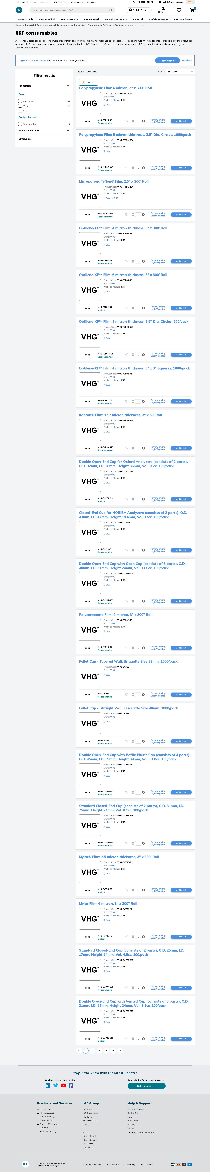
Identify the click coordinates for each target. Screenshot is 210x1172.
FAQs (130, 1117)
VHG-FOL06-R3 (124, 280)
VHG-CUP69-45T (125, 764)
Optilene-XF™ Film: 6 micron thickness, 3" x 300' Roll (123, 275)
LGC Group (87, 1109)
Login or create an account (34, 60)
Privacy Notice (113, 1164)
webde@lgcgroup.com (172, 2)
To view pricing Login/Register (158, 121)
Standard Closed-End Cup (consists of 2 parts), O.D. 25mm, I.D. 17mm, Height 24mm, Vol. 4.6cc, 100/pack (131, 952)
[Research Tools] (38, 1109)
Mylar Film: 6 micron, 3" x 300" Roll (108, 903)
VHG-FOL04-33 (124, 373)
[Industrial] (38, 1128)
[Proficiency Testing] (38, 1132)
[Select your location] (190, 2)
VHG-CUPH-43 (124, 522)
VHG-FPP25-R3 (124, 93)
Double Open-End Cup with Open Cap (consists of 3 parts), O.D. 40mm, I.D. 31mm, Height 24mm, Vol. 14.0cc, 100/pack (132, 565)
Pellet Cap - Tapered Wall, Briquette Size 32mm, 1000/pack (128, 661)
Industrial (44, 1127)
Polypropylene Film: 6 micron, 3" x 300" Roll (115, 88)
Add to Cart (181, 121)
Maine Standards (90, 1120)
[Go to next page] (120, 1051)
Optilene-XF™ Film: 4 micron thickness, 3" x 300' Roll (123, 228)
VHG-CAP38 (123, 713)
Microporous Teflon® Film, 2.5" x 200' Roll (114, 181)
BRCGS (85, 1132)
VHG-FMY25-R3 (124, 909)
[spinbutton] (138, 121)
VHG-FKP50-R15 (125, 420)
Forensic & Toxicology (49, 1124)
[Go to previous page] (79, 1051)
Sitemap (131, 1128)
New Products (60, 2)
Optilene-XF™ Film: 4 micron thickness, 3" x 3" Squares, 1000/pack (134, 368)
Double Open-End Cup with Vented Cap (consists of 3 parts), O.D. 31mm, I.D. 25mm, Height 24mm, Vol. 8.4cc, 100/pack (134, 1003)
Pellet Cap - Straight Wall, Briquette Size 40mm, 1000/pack (128, 708)
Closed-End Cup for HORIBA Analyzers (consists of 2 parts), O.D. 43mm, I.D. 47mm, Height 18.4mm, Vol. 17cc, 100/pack (133, 514)
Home (18, 25)
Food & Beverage (47, 1116)
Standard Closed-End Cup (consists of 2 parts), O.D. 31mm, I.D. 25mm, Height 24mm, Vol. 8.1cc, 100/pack (131, 808)
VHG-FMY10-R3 (124, 862)
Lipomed (86, 1147)
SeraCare (86, 1124)
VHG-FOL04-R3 (124, 233)
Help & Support (76, 2)
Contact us (91, 2)
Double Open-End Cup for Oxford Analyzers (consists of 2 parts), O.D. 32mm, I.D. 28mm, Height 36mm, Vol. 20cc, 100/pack (133, 463)
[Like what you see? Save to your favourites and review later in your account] (179, 10)
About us (21, 2)
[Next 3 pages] (113, 1051)
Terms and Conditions (92, 1164)
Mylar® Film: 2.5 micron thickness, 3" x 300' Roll (119, 857)
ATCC (84, 1128)
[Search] (110, 10)
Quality (33, 2)
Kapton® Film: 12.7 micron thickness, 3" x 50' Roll (120, 415)
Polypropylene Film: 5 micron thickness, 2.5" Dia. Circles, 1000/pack (135, 134)
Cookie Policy (129, 1164)
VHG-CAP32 (123, 667)
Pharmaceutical (47, 1113)
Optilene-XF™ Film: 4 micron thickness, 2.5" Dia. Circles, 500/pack (133, 321)
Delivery (131, 1124)
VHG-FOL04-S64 (125, 327)
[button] (44, 85)
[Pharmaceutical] (38, 1113)
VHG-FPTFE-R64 (125, 187)
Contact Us (133, 1113)
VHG (112, 96)
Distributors (133, 1120)
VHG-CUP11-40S (125, 573)
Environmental (46, 1120)
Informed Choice (90, 1136)
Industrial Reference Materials (42, 25)
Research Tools (46, 1109)
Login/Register (168, 60)
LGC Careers (88, 1117)
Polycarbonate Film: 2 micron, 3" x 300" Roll (115, 615)
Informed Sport (89, 1140)
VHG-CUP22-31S (125, 1011)
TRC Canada (87, 1143)
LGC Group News (90, 1113)
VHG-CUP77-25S (125, 960)
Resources (44, 2)
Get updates (144, 1086)
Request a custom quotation (141, 1132)
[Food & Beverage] (38, 1117)
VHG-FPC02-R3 (124, 620)
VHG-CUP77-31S (125, 815)
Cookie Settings (146, 1164)
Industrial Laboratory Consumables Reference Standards (94, 25)
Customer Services (136, 1109)
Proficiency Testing (48, 1131)
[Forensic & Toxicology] (38, 1124)
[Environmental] (38, 1120)
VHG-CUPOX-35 (125, 471)
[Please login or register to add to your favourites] (126, 121)
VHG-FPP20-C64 (125, 140)
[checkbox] (20, 101)
